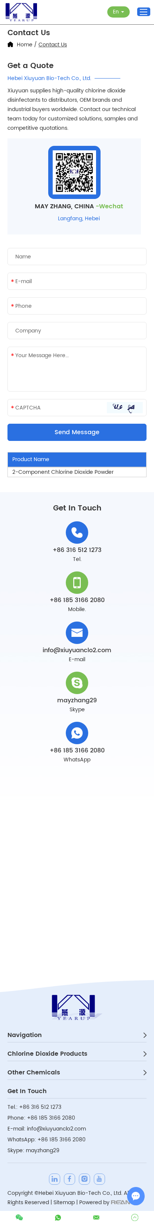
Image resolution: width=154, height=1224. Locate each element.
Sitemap (64, 1202)
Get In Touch (27, 1091)
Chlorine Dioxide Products (47, 1054)
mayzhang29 (77, 700)
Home (25, 44)
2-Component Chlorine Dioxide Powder (63, 472)
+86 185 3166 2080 (77, 750)
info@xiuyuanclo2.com (77, 650)
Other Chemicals (33, 1072)
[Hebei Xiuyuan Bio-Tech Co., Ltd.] (21, 12)
